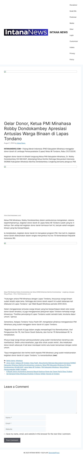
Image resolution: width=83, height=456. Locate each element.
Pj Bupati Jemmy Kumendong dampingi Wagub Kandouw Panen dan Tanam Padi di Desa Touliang (39, 371)
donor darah (10, 363)
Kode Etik (73, 11)
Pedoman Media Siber (73, 23)
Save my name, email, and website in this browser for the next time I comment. (38, 434)
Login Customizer (74, 38)
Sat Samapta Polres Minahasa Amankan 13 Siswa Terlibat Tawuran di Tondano (33, 374)
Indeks (72, 47)
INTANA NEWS (59, 32)
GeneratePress (54, 453)
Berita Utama (10, 360)
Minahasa (19, 360)
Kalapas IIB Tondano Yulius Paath (27, 363)
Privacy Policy (72, 56)
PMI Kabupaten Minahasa (50, 367)
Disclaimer (73, 5)
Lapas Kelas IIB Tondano (32, 367)
